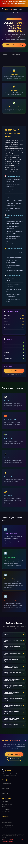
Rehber (15, 9)
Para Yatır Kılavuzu (6, 809)
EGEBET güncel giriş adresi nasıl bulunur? (14, 640)
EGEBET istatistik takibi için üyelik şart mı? (14, 712)
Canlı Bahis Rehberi (7, 804)
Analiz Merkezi (5, 785)
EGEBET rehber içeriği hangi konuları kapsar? (14, 692)
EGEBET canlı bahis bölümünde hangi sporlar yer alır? (14, 679)
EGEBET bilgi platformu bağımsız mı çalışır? (14, 699)
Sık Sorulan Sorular (6, 791)
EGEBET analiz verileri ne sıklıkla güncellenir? (14, 705)
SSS (20, 9)
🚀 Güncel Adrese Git (14, 754)
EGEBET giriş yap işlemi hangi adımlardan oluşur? (14, 647)
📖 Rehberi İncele (14, 758)
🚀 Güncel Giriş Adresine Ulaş (14, 45)
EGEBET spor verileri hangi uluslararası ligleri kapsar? (14, 718)
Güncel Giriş (16, 12)
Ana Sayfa (5, 54)
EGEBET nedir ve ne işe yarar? (14, 634)
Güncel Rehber (5, 788)
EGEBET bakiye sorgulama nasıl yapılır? (14, 673)
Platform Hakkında (6, 783)
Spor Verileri (5, 801)
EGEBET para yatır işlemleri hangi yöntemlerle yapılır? (14, 666)
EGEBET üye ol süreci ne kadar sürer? (14, 653)
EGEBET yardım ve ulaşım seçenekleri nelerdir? (14, 725)
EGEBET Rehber (16, 54)
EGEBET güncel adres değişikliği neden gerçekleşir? (14, 686)
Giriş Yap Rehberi (6, 806)
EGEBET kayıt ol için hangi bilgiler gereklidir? (14, 660)
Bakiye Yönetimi (6, 811)
